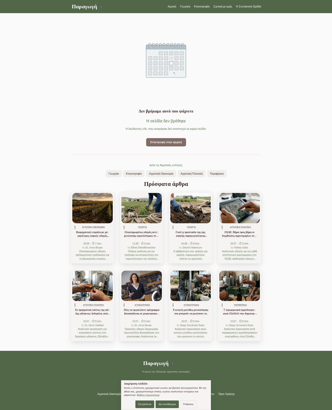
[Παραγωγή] (86, 6)
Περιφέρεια (217, 174)
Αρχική (172, 6)
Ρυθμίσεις (188, 404)
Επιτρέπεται (144, 404)
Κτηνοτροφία (202, 6)
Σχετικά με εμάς (222, 6)
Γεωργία (185, 6)
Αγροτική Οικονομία (161, 174)
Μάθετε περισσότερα (148, 395)
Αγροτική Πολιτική (192, 174)
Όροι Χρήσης (227, 394)
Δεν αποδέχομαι (167, 404)
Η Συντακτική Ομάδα (248, 6)
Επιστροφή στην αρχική (166, 142)
